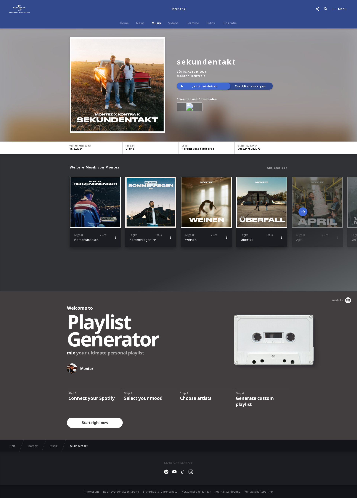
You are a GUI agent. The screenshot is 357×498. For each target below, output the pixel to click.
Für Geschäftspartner (259, 491)
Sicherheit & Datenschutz (160, 491)
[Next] (302, 211)
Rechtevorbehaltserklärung (121, 491)
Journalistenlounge (227, 491)
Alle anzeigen (277, 167)
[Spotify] (190, 107)
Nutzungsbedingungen (196, 491)
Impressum (91, 491)
